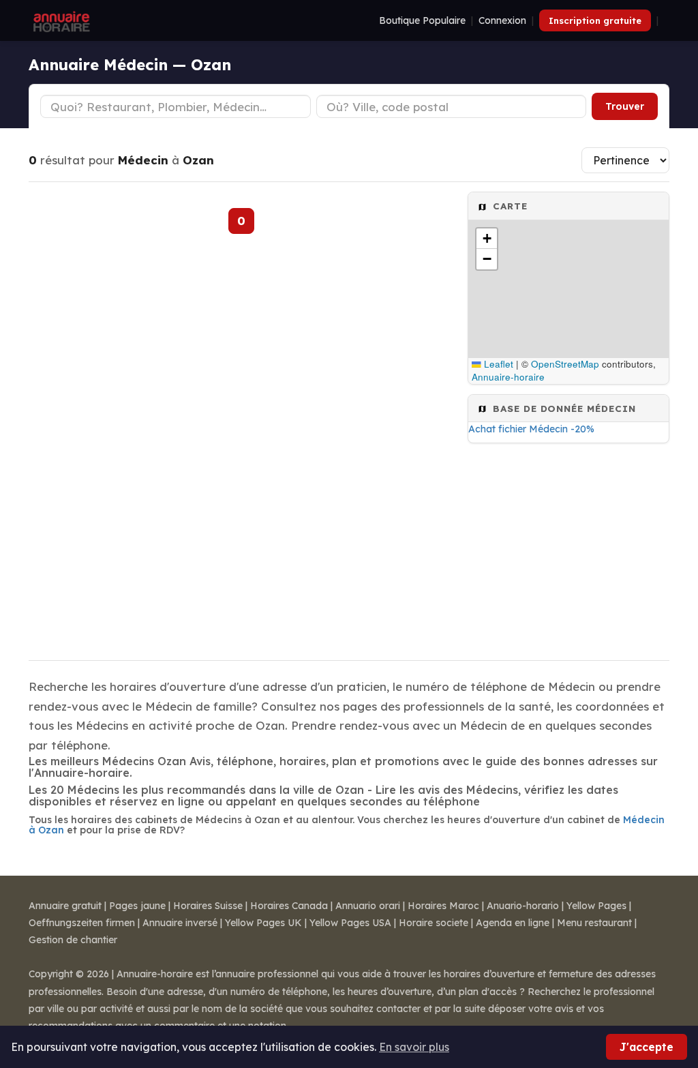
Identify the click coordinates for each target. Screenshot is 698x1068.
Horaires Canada (289, 906)
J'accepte (646, 1047)
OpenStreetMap (565, 363)
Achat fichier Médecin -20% (531, 429)
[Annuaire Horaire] (60, 20)
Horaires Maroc (443, 906)
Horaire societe (433, 923)
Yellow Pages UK (263, 923)
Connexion (502, 20)
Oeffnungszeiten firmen (82, 923)
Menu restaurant (594, 923)
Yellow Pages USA (350, 923)
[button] (486, 238)
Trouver (624, 106)
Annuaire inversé (179, 923)
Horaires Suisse (208, 906)
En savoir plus (414, 1047)
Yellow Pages (596, 906)
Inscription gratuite (595, 20)
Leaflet (497, 363)
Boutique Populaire (422, 20)
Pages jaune (137, 906)
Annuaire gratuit (65, 906)
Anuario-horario (523, 906)
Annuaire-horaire (508, 376)
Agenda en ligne (512, 923)
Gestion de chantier (73, 940)
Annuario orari (367, 906)
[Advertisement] (568, 547)
